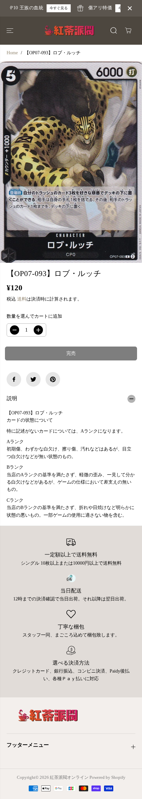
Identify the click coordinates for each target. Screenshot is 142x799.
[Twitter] (33, 379)
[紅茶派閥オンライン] (69, 31)
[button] (11, 31)
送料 (21, 299)
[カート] (128, 30)
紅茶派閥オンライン (69, 777)
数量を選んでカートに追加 (34, 316)
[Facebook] (14, 379)
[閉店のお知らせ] (129, 8)
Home (12, 52)
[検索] (113, 30)
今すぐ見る (56, 8)
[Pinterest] (53, 379)
